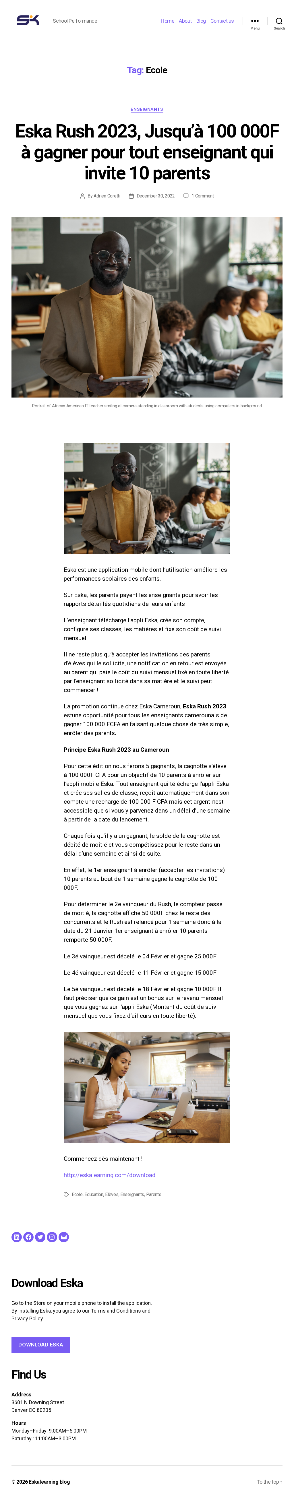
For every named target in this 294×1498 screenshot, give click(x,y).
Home (167, 21)
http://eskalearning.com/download (110, 1175)
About (185, 21)
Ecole (77, 1194)
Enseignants (147, 109)
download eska (40, 1345)
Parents (153, 1194)
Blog (201, 21)
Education (93, 1194)
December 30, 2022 (156, 196)
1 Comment (203, 196)
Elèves (111, 1194)
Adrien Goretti (107, 196)
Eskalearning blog (49, 1482)
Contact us (222, 21)
